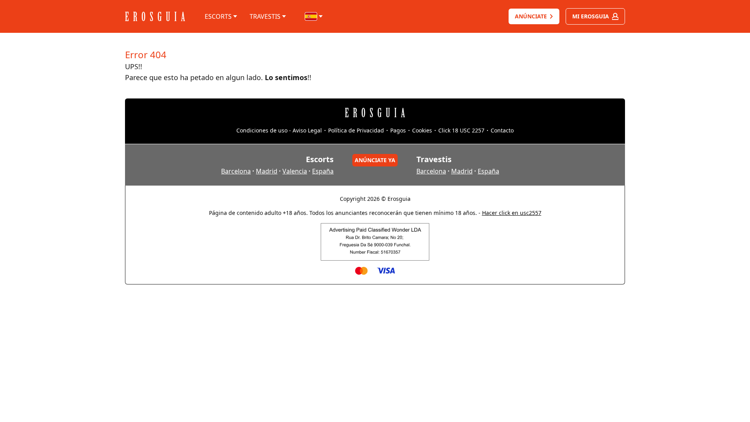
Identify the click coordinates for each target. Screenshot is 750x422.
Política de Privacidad (356, 130)
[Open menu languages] (314, 16)
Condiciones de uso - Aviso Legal (279, 130)
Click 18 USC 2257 (461, 130)
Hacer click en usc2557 (511, 212)
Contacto (502, 130)
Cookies (422, 130)
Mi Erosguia (590, 16)
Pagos (398, 130)
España (323, 171)
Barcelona (236, 171)
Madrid (266, 171)
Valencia (294, 171)
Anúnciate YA (375, 160)
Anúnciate (531, 16)
